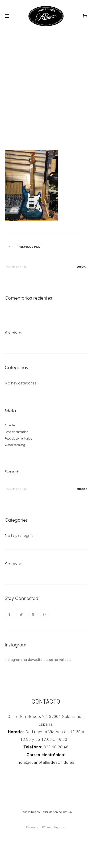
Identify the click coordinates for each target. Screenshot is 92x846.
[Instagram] (45, 614)
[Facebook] (9, 614)
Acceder (10, 425)
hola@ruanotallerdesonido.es (46, 762)
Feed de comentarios (18, 438)
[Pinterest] (33, 614)
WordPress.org (15, 445)
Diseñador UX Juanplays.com (46, 827)
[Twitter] (21, 614)
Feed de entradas (16, 432)
